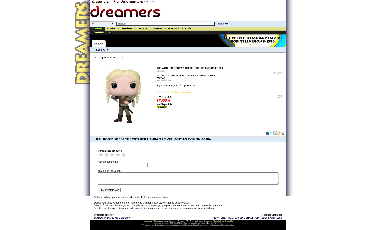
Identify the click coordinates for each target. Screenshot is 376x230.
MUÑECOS (163, 75)
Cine (188, 28)
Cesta (100, 50)
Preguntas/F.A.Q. (185, 221)
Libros (142, 28)
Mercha (173, 28)
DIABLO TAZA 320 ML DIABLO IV (112, 217)
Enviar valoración (109, 189)
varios (99, 32)
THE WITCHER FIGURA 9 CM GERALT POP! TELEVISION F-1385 (246, 217)
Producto (99, 44)
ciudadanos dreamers (130, 208)
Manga (126, 28)
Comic (111, 28)
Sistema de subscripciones (165, 221)
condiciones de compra (203, 221)
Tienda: (97, 28)
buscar (223, 24)
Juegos (157, 28)
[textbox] (165, 24)
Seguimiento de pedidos (224, 221)
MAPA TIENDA (149, 1)
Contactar (148, 221)
